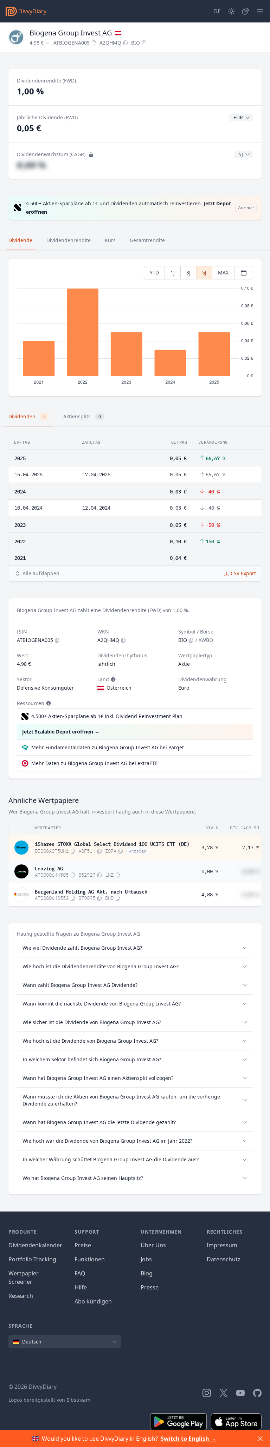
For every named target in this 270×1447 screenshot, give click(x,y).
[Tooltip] (112, 679)
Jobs (146, 1259)
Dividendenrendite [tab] (68, 240)
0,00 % (209, 871)
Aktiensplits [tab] (82, 416)
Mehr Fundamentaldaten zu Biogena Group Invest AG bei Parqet (107, 747)
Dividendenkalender (35, 1245)
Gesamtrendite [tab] (147, 240)
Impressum (222, 1245)
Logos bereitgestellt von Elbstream (49, 1399)
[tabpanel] (135, 327)
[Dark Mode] (231, 11)
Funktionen (90, 1259)
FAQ (80, 1273)
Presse (150, 1287)
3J (188, 272)
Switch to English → (188, 1438)
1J (173, 272)
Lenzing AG (49, 867)
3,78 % (209, 847)
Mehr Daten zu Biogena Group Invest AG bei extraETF (94, 763)
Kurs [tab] (110, 240)
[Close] (260, 1439)
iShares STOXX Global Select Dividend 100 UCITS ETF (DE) (112, 843)
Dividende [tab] (20, 240)
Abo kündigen (93, 1301)
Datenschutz (223, 1259)
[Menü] (260, 11)
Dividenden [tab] (27, 416)
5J (204, 272)
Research (20, 1296)
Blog (147, 1273)
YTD (154, 272)
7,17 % (250, 847)
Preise (83, 1245)
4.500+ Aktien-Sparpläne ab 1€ (106, 716)
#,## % (31, 165)
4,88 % (209, 894)
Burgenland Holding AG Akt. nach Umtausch (91, 891)
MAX (223, 272)
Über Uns (153, 1245)
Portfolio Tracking (32, 1259)
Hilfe (81, 1287)
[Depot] (245, 11)
